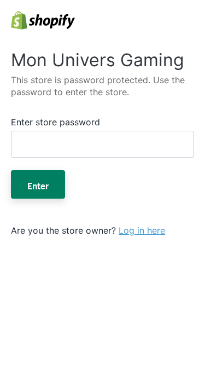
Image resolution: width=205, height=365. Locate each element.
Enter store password (55, 122)
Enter (38, 184)
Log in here (142, 230)
